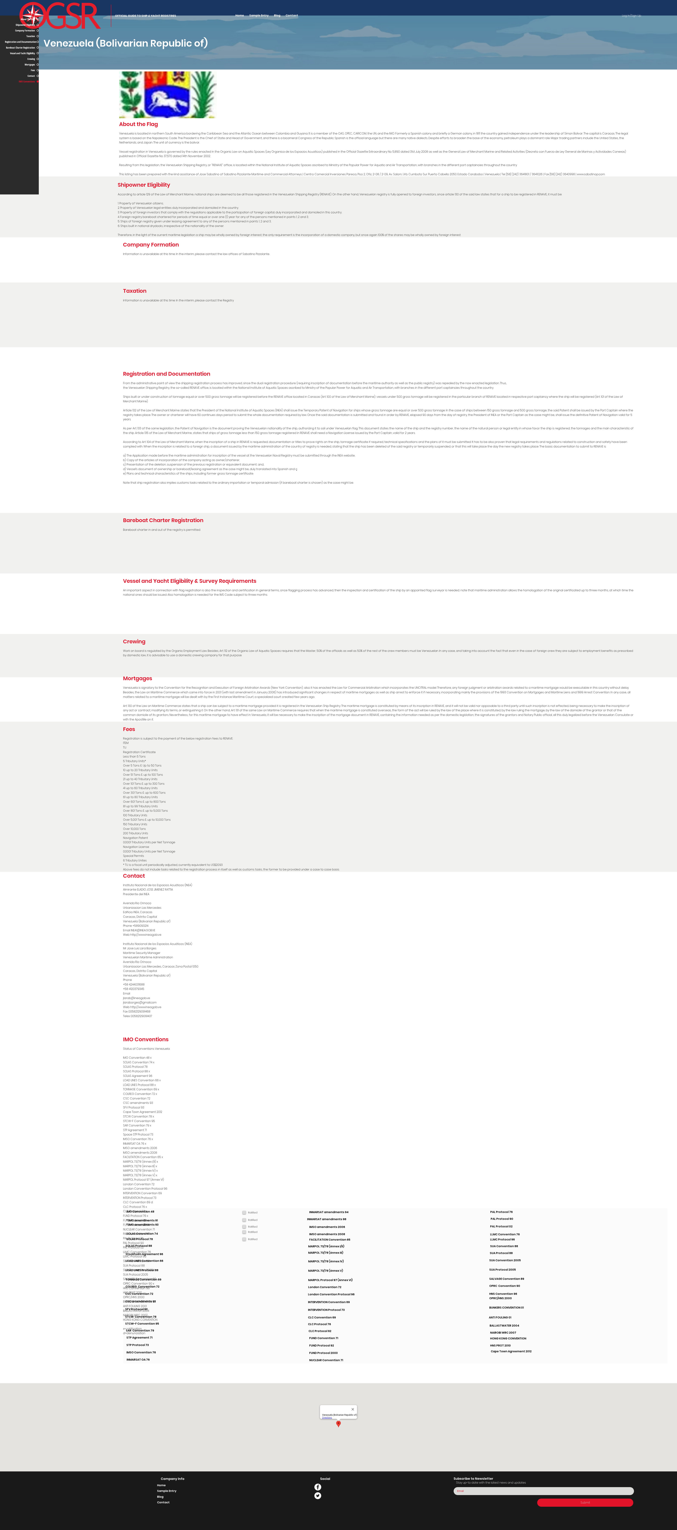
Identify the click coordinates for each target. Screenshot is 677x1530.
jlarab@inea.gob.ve (136, 998)
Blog (160, 1497)
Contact (163, 1502)
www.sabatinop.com (591, 174)
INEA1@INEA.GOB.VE (143, 930)
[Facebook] (317, 1487)
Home (161, 1485)
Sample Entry (166, 1491)
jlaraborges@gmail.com (140, 1002)
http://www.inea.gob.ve (145, 935)
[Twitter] (317, 1495)
